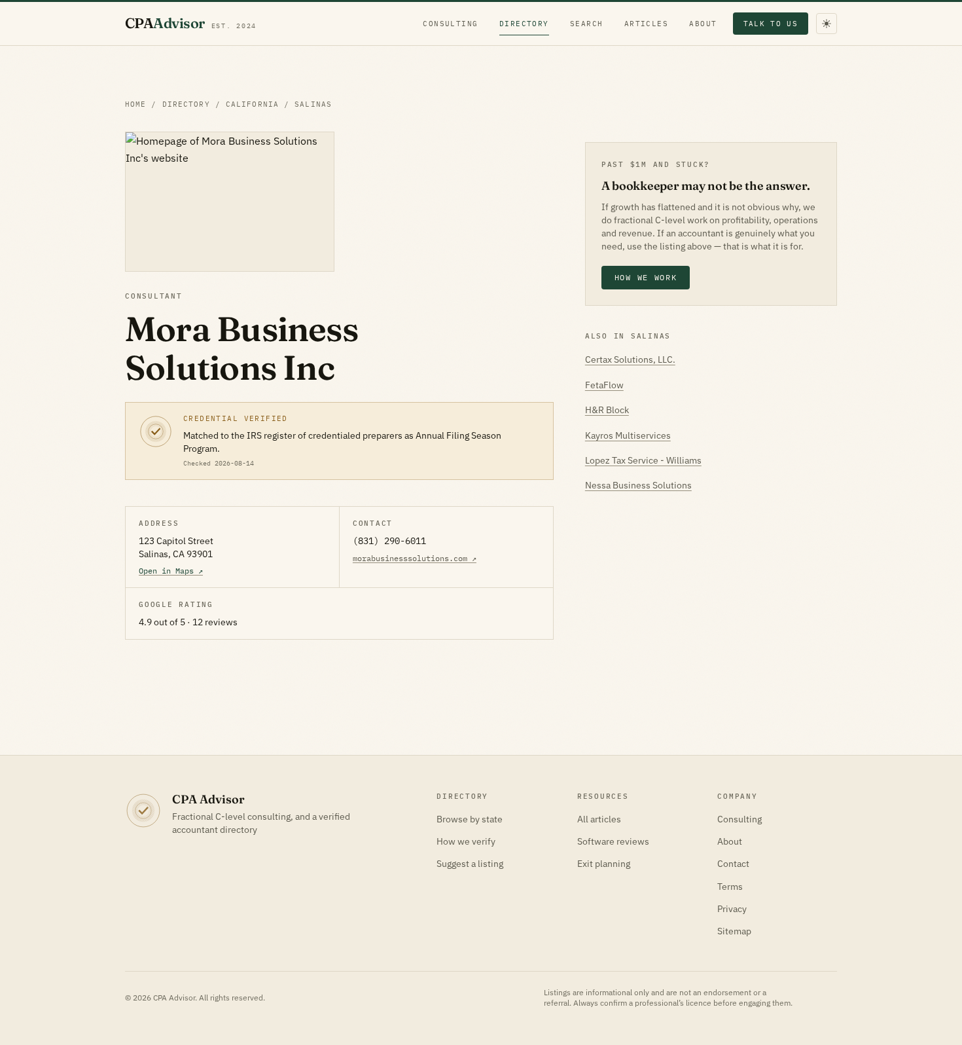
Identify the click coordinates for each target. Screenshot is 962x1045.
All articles (599, 819)
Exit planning (603, 864)
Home (135, 104)
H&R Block (607, 410)
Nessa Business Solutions (638, 485)
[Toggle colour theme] (826, 23)
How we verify (465, 841)
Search (586, 23)
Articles (646, 23)
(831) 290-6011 (389, 541)
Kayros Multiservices (628, 435)
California (252, 104)
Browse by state (469, 819)
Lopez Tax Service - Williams (643, 460)
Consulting (450, 23)
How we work (646, 277)
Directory (524, 23)
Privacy (732, 909)
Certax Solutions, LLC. (630, 359)
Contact (733, 864)
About (703, 23)
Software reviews (613, 841)
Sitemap (734, 931)
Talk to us (770, 23)
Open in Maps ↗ (171, 571)
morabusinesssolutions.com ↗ (414, 558)
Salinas (313, 104)
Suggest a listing (469, 864)
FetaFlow (604, 385)
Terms (730, 886)
